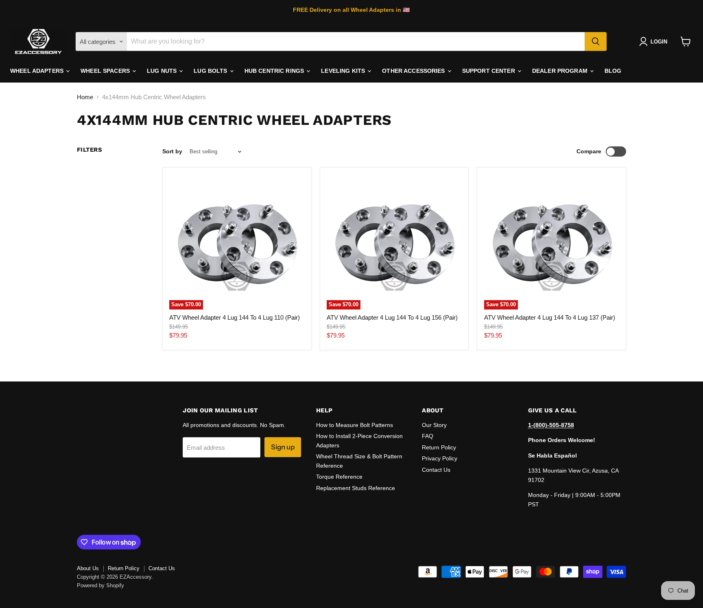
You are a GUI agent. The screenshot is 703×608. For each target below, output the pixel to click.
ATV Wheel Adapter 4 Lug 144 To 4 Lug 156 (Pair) (392, 317)
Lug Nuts (162, 71)
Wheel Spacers (106, 71)
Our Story (434, 425)
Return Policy (439, 447)
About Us (88, 568)
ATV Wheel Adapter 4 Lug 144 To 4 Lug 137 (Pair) (549, 317)
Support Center (489, 71)
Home (85, 97)
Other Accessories (414, 71)
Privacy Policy (439, 458)
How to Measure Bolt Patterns (354, 425)
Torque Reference (339, 476)
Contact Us (436, 469)
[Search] (596, 41)
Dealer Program (560, 71)
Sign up (283, 447)
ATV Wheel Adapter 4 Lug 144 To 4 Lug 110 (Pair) (234, 317)
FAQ (427, 436)
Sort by (172, 151)
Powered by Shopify (100, 585)
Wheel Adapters (37, 71)
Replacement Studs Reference (355, 488)
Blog (613, 71)
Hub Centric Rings (275, 71)
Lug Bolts (211, 71)
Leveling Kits (344, 71)
